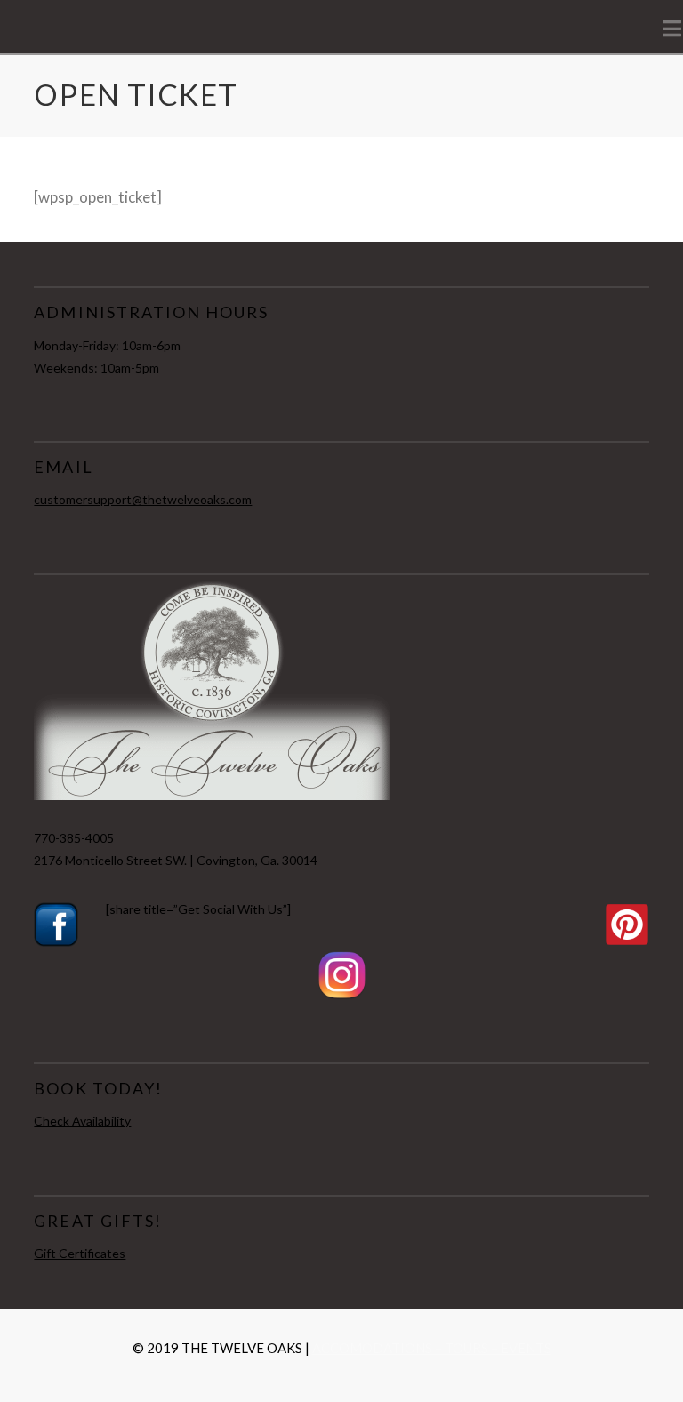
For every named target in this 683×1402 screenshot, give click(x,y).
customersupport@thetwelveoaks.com (143, 499)
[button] (672, 28)
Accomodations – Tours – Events (431, 1348)
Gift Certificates (79, 1253)
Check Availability (82, 1120)
